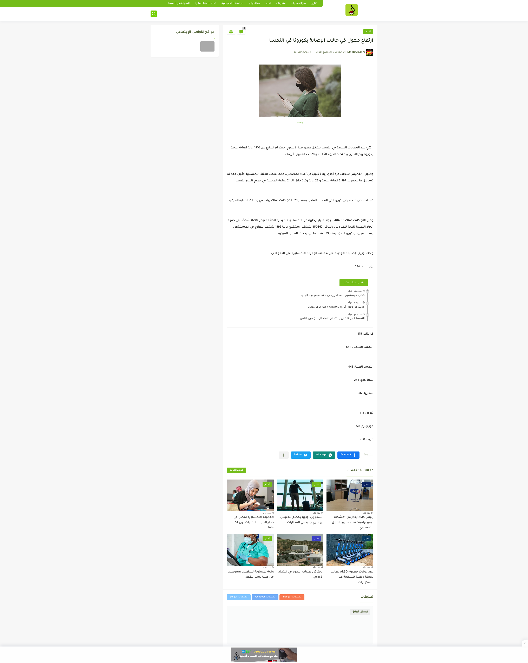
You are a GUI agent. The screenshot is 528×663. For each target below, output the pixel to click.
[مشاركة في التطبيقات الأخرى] (284, 455)
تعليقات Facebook (265, 597)
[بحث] (154, 14)
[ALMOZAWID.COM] (351, 10)
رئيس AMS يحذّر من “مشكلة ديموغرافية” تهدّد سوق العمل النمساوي (352, 523)
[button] (348, 455)
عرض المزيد (236, 470)
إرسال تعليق (360, 612)
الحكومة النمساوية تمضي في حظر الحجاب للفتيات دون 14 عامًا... (254, 523)
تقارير (314, 3)
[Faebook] (207, 46)
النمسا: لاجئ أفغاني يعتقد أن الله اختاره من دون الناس (332, 318)
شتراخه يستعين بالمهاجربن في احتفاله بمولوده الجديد (333, 295)
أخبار (268, 3)
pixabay (300, 123)
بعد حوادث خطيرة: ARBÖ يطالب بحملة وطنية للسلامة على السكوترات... (351, 577)
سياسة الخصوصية (232, 3)
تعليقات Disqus (239, 597)
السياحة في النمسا (179, 3)
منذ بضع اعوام (355, 290)
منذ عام (366, 512)
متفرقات (280, 3)
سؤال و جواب (298, 3)
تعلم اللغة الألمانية (205, 3)
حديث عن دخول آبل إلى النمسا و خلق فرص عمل (336, 307)
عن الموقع (254, 3)
